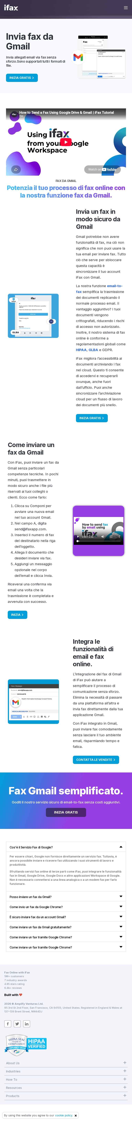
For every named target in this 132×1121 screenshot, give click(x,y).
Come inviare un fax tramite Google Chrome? (41, 937)
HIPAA (81, 350)
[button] (66, 847)
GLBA (93, 350)
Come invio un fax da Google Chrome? (36, 907)
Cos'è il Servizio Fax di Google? (31, 847)
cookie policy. (64, 1115)
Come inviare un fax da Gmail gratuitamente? (41, 927)
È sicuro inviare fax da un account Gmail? (38, 917)
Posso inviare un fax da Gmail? (30, 897)
